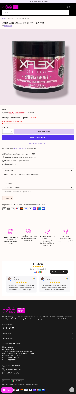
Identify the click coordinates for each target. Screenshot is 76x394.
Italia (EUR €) (18, 381)
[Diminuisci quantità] (4, 131)
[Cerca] (71, 12)
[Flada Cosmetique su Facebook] (3, 328)
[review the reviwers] (20, 279)
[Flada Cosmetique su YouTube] (13, 328)
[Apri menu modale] (72, 7)
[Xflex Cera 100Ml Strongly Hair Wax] (38, 67)
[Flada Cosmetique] (10, 7)
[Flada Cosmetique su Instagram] (6, 328)
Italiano (5, 381)
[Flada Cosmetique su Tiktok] (10, 328)
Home (4, 18)
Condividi (9, 198)
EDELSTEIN (8, 26)
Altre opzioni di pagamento (38, 143)
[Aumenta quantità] (11, 131)
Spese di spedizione (19, 148)
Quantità (5, 127)
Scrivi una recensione (59, 272)
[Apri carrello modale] (68, 7)
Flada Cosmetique (19, 384)
